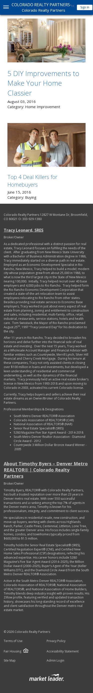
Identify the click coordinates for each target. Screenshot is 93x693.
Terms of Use (13, 641)
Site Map (10, 661)
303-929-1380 (32, 219)
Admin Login (55, 661)
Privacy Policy (56, 641)
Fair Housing (12, 651)
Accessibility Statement (63, 651)
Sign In (84, 7)
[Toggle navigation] (6, 7)
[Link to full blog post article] (46, 40)
